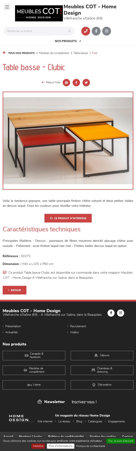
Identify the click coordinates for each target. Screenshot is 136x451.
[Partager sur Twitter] (86, 82)
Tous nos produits (21, 53)
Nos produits (66, 41)
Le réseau (64, 421)
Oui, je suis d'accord (120, 441)
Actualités (11, 332)
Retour (16, 290)
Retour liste (53, 82)
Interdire (38, 446)
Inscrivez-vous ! (84, 401)
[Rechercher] (70, 31)
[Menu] (7, 7)
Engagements (116, 421)
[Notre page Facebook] (96, 31)
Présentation (13, 326)
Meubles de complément (54, 53)
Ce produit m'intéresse (70, 218)
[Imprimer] (66, 82)
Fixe (94, 53)
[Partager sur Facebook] (76, 82)
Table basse (80, 53)
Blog (79, 421)
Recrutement (78, 326)
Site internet (45, 421)
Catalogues (95, 421)
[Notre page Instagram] (106, 31)
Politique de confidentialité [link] (90, 446)
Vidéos (74, 332)
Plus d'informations (61, 446)
